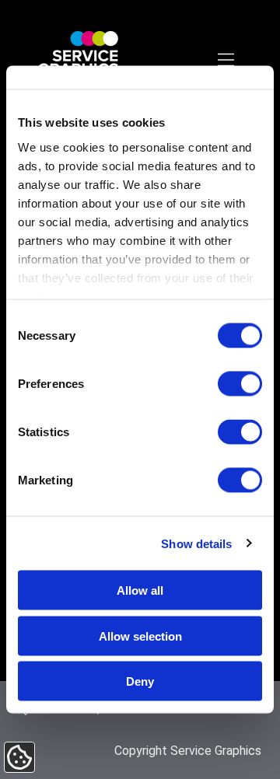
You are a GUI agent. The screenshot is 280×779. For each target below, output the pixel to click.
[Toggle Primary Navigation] (227, 61)
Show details (196, 543)
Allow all (140, 590)
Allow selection (140, 635)
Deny (140, 681)
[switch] (240, 384)
